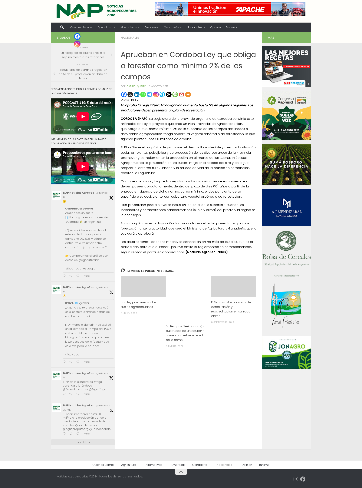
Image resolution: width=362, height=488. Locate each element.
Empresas (152, 27)
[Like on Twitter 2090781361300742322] (79, 276)
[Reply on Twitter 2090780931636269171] (65, 394)
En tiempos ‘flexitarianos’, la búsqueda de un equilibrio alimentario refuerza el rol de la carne (186, 333)
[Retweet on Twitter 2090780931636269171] (72, 394)
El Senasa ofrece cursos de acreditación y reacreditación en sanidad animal (231, 309)
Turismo (231, 27)
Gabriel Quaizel (137, 86)
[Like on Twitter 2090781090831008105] (79, 362)
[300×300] (286, 139)
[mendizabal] (286, 225)
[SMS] (175, 94)
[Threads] (169, 94)
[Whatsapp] (143, 94)
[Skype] (162, 94)
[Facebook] (124, 94)
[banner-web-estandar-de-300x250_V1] (286, 184)
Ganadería (171, 27)
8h (64, 197)
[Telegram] (149, 94)
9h (64, 291)
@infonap (102, 192)
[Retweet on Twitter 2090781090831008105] (72, 362)
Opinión (215, 27)
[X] (130, 94)
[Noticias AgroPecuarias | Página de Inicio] (97, 11)
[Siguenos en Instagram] (296, 479)
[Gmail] (181, 94)
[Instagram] (156, 94)
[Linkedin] (137, 94)
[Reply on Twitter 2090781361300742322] (65, 276)
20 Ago (67, 409)
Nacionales (194, 27)
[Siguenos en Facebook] (302, 479)
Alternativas (128, 27)
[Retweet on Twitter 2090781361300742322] (72, 276)
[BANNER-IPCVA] (286, 86)
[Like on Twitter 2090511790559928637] (79, 434)
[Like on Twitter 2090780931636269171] (79, 394)
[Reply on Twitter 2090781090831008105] (65, 362)
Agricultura (104, 27)
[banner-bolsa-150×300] (286, 276)
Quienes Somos (81, 27)
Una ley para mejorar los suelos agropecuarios (138, 304)
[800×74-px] (230, 9)
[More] (188, 94)
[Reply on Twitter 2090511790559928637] (65, 434)
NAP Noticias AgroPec (78, 193)
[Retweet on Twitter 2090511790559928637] (72, 434)
